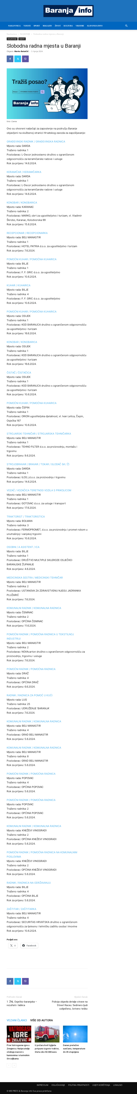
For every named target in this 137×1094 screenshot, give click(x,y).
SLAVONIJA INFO (95, 26)
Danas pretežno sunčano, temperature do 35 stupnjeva (74, 1048)
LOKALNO (117, 1085)
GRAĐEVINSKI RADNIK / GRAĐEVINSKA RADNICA (36, 141)
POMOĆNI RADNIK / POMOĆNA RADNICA (31, 669)
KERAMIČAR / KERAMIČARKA (24, 172)
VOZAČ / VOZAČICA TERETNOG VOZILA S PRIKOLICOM (39, 490)
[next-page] (14, 1065)
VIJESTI (27, 26)
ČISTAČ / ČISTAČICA (19, 372)
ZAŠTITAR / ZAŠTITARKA (21, 909)
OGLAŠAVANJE (58, 1085)
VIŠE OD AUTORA (41, 1020)
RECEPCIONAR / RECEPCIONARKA (27, 233)
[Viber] (25, 59)
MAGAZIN (47, 26)
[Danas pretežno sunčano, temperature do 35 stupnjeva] (75, 1034)
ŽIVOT (58, 26)
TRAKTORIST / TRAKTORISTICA (26, 516)
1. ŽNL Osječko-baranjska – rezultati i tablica (22, 1003)
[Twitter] (17, 59)
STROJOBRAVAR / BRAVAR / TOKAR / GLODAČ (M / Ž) (38, 464)
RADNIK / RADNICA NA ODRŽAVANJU (29, 882)
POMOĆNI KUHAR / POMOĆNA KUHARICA (31, 259)
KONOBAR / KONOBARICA (22, 202)
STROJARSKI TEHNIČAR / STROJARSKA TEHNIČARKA (39, 433)
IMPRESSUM (42, 1085)
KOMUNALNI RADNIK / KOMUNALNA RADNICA (34, 608)
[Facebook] (10, 59)
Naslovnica (12, 34)
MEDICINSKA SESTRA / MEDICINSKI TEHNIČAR (35, 577)
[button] (126, 25)
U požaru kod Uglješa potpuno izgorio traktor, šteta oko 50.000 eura (47, 1048)
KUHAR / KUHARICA (18, 285)
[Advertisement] (47, 957)
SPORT (37, 26)
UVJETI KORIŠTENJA (101, 1085)
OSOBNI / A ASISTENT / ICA (23, 547)
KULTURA (68, 26)
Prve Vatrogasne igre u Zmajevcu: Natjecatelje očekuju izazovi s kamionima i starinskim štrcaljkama (18, 1052)
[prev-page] (9, 1065)
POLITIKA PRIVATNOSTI (78, 1085)
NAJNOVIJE (25, 34)
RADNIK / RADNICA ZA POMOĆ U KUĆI (29, 695)
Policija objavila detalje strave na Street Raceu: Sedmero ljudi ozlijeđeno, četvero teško (70, 1005)
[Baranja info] (68, 11)
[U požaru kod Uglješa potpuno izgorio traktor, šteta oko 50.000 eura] (47, 1034)
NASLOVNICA (14, 26)
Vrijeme (80, 26)
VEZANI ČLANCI (17, 1020)
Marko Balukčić (21, 51)
